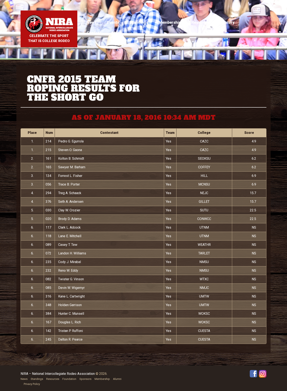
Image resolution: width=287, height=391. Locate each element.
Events (113, 22)
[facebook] (253, 373)
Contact (94, 32)
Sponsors (85, 378)
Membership (170, 22)
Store (117, 32)
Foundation (69, 378)
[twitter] (262, 373)
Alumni (117, 378)
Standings (139, 22)
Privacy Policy (32, 384)
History (227, 22)
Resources (201, 22)
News (91, 22)
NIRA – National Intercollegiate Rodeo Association (58, 374)
